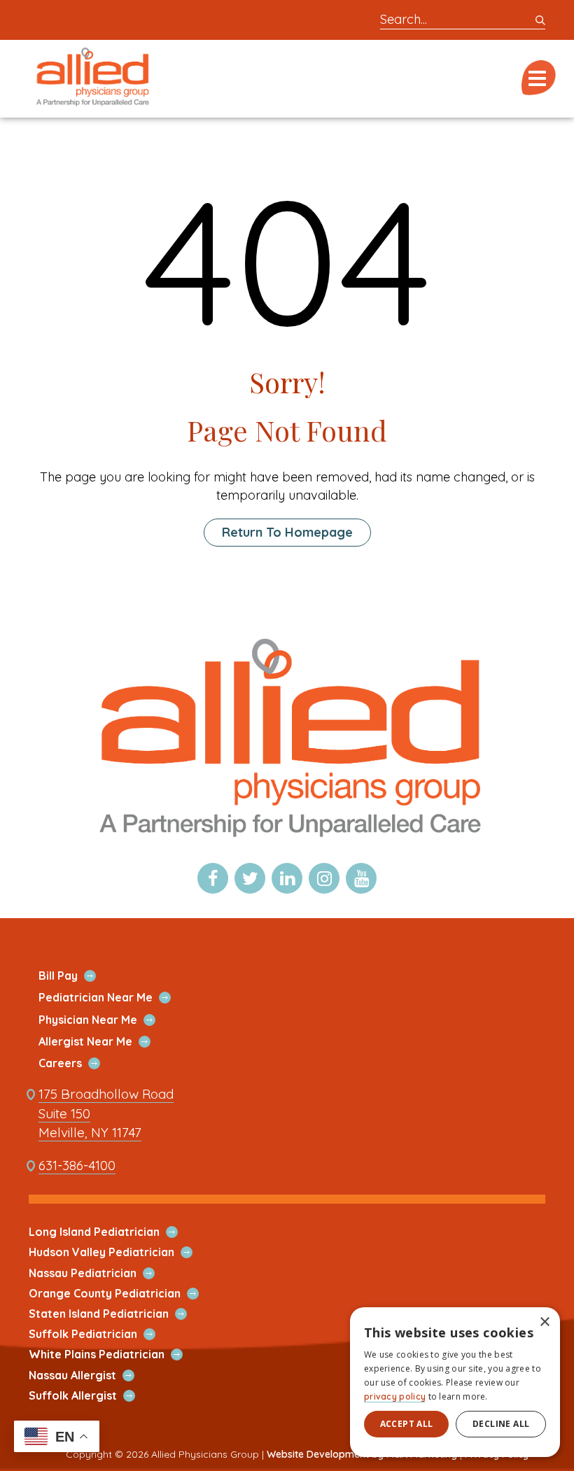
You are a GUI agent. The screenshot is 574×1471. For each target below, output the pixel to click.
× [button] (544, 1322)
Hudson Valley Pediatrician (118, 1252)
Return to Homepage (287, 532)
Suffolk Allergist (89, 1396)
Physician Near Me (104, 1020)
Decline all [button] (500, 1424)
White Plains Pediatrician (113, 1354)
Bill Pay (74, 976)
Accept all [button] (406, 1424)
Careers (76, 1063)
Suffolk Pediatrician (99, 1334)
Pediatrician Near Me (112, 998)
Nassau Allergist (89, 1375)
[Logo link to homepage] (287, 845)
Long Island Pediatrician (110, 1232)
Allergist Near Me (101, 1042)
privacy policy (395, 1396)
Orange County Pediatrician (121, 1294)
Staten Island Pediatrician (115, 1314)
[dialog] (455, 1382)
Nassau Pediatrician (99, 1273)
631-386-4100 (76, 1165)
